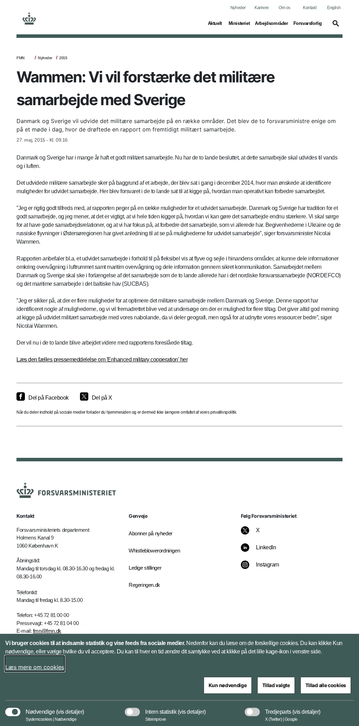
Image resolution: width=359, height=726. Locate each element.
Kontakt (309, 7)
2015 (63, 58)
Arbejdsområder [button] (271, 23)
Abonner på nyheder (150, 533)
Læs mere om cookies (34, 667)
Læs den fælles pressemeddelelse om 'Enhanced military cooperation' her (102, 359)
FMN (20, 58)
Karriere (262, 7)
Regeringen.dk (144, 585)
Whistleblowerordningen (151, 551)
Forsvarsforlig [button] (307, 23)
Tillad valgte (276, 685)
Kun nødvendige (228, 685)
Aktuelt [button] (215, 23)
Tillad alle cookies (325, 685)
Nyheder (238, 7)
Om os (284, 7)
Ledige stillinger (145, 568)
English (333, 7)
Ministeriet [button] (239, 23)
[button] (335, 26)
